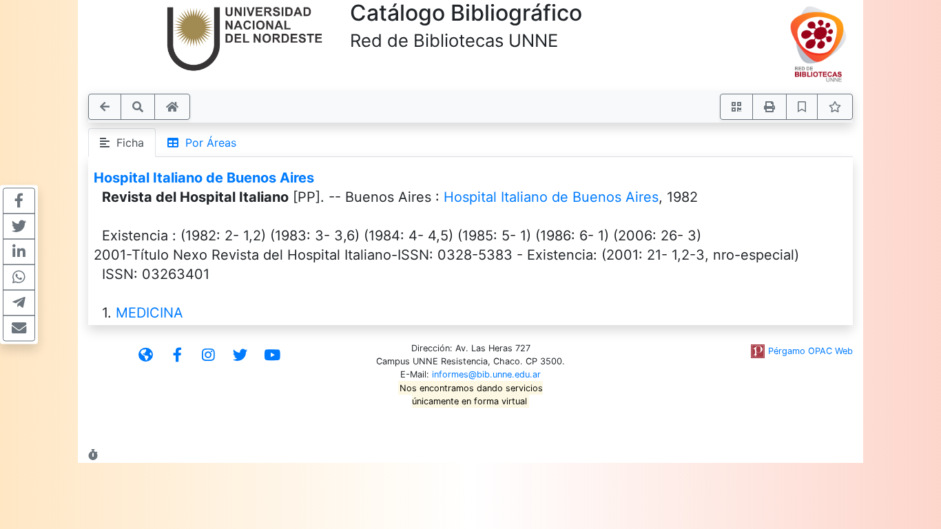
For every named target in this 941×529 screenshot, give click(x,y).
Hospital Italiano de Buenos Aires (204, 177)
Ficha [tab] (127, 142)
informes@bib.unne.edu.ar (486, 374)
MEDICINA (149, 312)
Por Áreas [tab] (207, 142)
